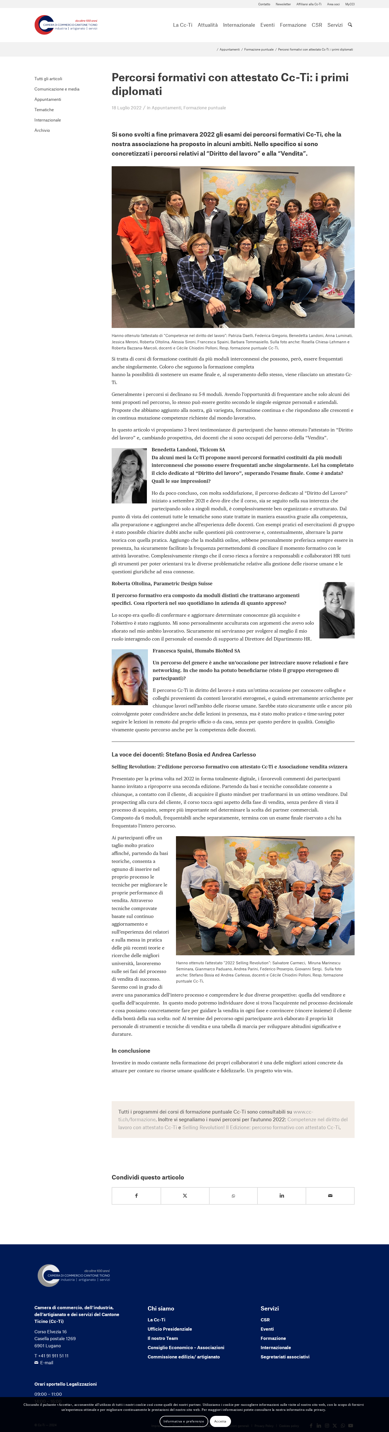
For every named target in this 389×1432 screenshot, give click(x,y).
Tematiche (44, 109)
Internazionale (47, 119)
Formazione (273, 1338)
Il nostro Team (163, 1338)
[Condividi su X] (185, 1196)
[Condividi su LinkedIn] (282, 1196)
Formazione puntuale (204, 107)
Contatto (264, 4)
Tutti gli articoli (48, 78)
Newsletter (283, 4)
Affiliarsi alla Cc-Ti (309, 4)
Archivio (42, 130)
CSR (265, 1319)
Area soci (333, 4)
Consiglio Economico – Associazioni (186, 1347)
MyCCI (350, 4)
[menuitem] (264, 4)
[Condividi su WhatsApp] (233, 1196)
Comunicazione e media (56, 88)
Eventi (267, 1328)
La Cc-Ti (156, 1319)
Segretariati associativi (285, 1356)
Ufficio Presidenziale (170, 1328)
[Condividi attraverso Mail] (330, 1196)
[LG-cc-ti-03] (65, 25)
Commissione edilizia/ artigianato (184, 1356)
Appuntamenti (166, 107)
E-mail (46, 1362)
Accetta (220, 1421)
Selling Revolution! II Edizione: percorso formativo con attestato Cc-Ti (261, 1127)
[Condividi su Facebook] (136, 1196)
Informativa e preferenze (184, 1421)
